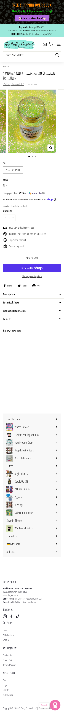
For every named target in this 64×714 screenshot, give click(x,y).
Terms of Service (9, 665)
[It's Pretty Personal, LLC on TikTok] (18, 616)
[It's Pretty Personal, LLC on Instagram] (5, 616)
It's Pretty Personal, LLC (13, 84)
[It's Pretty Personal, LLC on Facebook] (11, 616)
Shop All (6, 639)
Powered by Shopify (47, 708)
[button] (32, 193)
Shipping (6, 205)
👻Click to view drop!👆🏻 (32, 18)
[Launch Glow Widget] (55, 705)
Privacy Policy (8, 660)
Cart (4, 680)
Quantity (7, 211)
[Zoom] (50, 148)
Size (5, 163)
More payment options (32, 276)
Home (5, 66)
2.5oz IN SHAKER (13, 170)
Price (5, 179)
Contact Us (7, 655)
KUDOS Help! (8, 694)
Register (6, 689)
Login (5, 685)
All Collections (8, 635)
